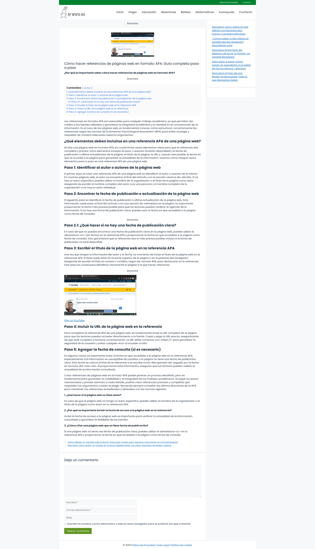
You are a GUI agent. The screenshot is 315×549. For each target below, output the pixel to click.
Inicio (120, 12)
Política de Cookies (181, 545)
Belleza (186, 12)
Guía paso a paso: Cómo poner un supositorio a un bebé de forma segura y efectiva (231, 65)
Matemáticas (205, 12)
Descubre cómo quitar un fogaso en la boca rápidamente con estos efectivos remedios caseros (119, 445)
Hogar (132, 12)
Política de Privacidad (228, 2)
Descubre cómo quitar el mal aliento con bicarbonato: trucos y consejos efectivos (230, 30)
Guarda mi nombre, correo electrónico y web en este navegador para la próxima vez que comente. (129, 524)
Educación (149, 12)
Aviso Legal (163, 545)
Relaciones (168, 12)
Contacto (247, 2)
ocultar (87, 88)
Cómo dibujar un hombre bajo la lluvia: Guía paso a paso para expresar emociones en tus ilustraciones (123, 442)
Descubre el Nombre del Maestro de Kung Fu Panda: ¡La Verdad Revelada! (231, 53)
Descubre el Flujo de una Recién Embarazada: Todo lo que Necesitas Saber (229, 76)
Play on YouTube (74, 320)
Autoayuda (226, 12)
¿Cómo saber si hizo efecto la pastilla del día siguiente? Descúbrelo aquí (230, 42)
